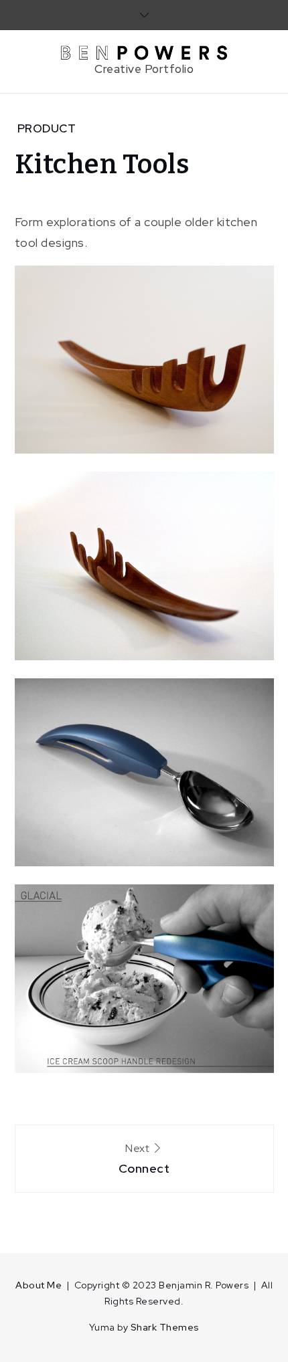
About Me (38, 1285)
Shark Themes (165, 1327)
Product (46, 128)
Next (144, 1158)
